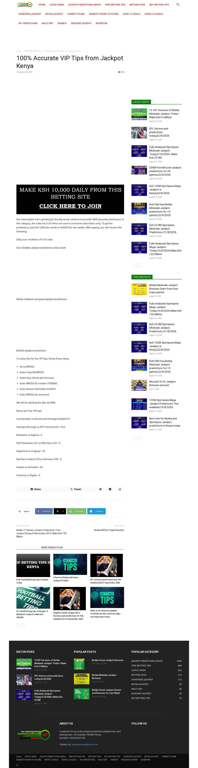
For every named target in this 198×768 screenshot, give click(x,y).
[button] (178, 4)
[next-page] (23, 625)
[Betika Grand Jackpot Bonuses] (79, 664)
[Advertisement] (70, 98)
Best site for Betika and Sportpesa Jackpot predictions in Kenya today (164, 422)
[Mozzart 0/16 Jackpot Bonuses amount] (139, 385)
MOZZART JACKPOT (81, 23)
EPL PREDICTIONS (28, 23)
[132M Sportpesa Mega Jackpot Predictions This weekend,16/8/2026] (139, 404)
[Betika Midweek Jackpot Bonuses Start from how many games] (139, 289)
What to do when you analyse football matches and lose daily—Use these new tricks (105, 613)
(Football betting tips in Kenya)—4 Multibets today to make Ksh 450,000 (32, 614)
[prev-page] (18, 625)
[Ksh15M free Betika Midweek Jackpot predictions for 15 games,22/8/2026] (139, 208)
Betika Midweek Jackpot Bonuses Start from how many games (163, 289)
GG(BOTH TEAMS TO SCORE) (104, 13)
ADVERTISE (101, 23)
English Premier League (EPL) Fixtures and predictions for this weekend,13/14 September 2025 (68, 616)
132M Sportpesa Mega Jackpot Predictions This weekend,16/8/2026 (164, 403)
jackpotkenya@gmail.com (85, 744)
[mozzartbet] (70, 199)
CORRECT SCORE (76, 13)
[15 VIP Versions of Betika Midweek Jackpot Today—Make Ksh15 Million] (139, 114)
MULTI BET (47, 23)
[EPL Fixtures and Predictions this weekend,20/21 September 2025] (107, 565)
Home (42, 4)
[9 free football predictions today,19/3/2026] (70, 564)
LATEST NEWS (57, 4)
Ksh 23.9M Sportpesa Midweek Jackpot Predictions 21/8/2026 (162, 228)
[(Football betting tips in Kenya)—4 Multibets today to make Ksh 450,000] (33, 598)
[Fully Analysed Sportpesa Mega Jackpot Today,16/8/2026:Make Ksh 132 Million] (139, 247)
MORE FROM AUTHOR (52, 547)
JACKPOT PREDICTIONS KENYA (85, 4)
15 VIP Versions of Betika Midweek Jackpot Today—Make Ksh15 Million (164, 114)
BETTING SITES (137, 4)
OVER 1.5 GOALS (131, 13)
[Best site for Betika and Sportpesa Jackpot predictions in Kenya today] (139, 422)
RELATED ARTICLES (28, 547)
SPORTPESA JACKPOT (30, 13)
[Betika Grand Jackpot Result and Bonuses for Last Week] (81, 693)
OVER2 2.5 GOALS (154, 13)
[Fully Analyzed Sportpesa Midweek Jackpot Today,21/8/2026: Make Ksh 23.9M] (139, 151)
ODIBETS (62, 23)
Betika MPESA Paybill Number (109, 530)
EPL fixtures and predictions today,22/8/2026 (159, 132)
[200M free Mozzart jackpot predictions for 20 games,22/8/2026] (139, 170)
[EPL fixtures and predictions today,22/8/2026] (139, 132)
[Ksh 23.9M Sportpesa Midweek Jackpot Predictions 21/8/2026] (139, 229)
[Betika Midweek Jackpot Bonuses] (81, 679)
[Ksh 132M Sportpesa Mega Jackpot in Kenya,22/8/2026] (139, 190)
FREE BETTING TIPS (115, 4)
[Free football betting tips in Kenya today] (33, 565)
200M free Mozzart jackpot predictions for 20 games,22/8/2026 (165, 171)
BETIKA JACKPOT (54, 13)
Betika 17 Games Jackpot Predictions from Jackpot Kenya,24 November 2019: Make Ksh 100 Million (41, 533)
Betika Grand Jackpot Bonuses (107, 660)
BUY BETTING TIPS (159, 4)
